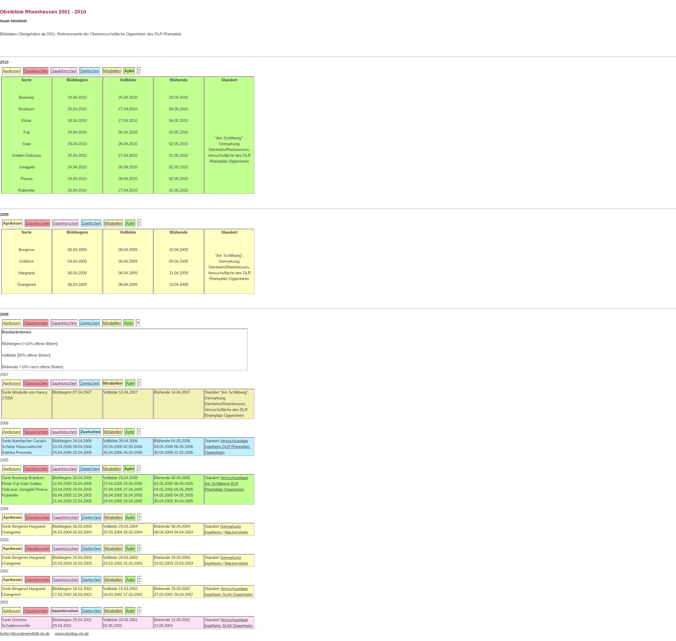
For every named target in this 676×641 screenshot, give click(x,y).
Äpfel (130, 223)
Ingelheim (213, 447)
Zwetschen (89, 71)
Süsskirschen (36, 71)
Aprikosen (11, 71)
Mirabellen (112, 71)
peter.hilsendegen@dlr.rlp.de (25, 633)
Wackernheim (236, 532)
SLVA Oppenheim (237, 594)
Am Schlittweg (217, 484)
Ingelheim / (214, 532)
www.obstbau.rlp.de (72, 633)
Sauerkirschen (64, 71)
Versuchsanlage (234, 441)
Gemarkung (230, 526)
